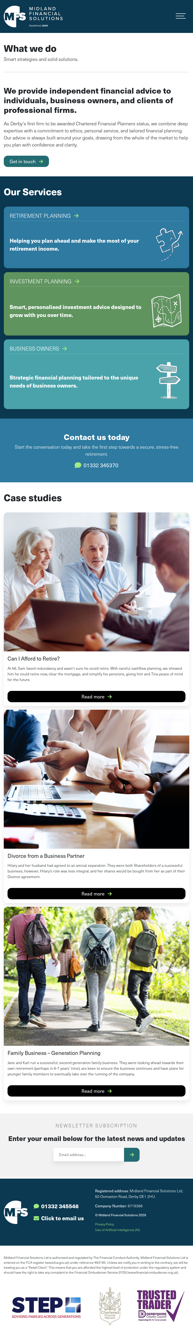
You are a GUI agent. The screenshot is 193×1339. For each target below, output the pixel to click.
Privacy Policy (104, 1224)
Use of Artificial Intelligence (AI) (117, 1230)
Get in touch (23, 161)
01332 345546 (60, 1206)
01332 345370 (100, 465)
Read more (93, 696)
